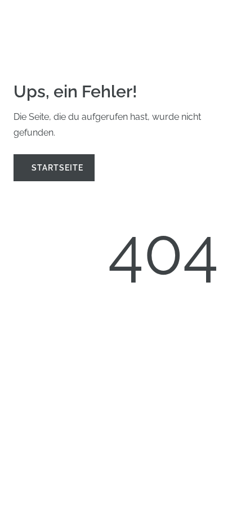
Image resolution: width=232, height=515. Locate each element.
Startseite (57, 167)
